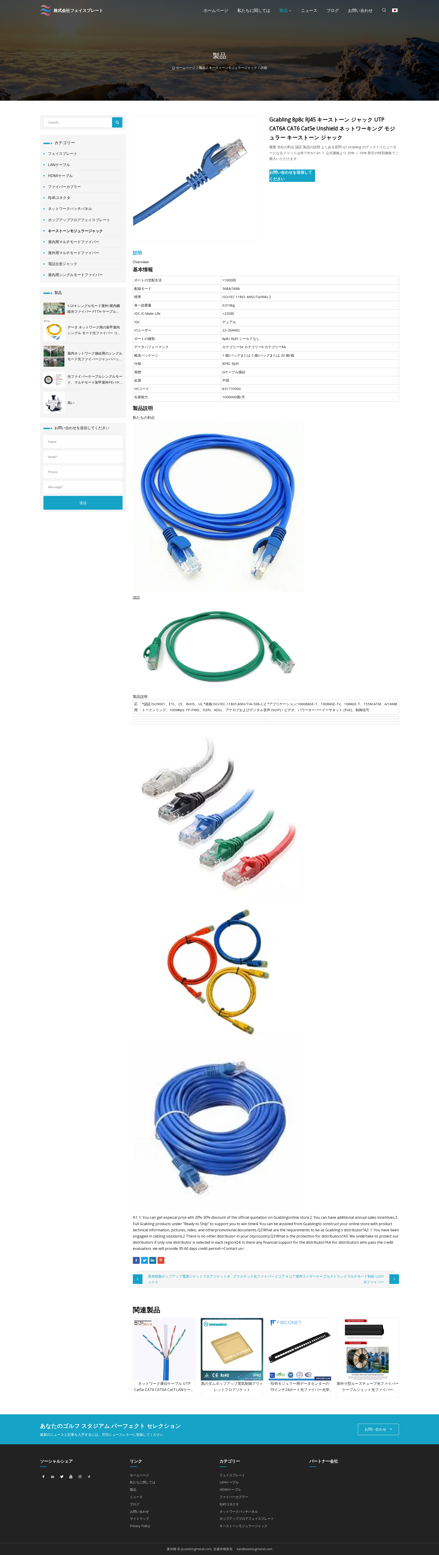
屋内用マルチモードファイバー (73, 241)
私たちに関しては (253, 10)
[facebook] (43, 1476)
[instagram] (80, 1476)
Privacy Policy (140, 1526)
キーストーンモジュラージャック (233, 68)
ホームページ (215, 10)
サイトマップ (139, 1518)
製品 (283, 10)
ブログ (333, 10)
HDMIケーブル (60, 175)
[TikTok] (89, 1476)
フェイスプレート (62, 153)
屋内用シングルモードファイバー (75, 274)
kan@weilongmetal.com (254, 1549)
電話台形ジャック (62, 263)
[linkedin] (52, 1476)
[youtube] (70, 1476)
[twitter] (61, 1476)
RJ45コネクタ (59, 197)
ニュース (309, 10)
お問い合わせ (360, 10)
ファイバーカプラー (64, 186)
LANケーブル (59, 164)
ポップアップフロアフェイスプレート (79, 219)
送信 (83, 502)
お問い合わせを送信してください (290, 175)
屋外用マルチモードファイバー (73, 252)
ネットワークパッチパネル (70, 208)
